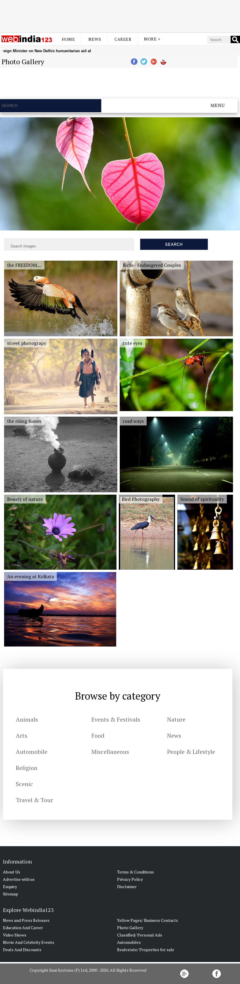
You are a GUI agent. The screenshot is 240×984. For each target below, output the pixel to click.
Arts (21, 735)
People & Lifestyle (191, 752)
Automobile (31, 752)
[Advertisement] (120, 15)
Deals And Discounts (22, 949)
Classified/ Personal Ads (139, 935)
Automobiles (129, 942)
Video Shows (14, 935)
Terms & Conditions (135, 872)
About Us (11, 872)
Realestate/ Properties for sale (145, 949)
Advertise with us (19, 879)
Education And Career (23, 927)
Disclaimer (127, 886)
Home (68, 39)
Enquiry (10, 886)
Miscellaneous (110, 752)
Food (97, 735)
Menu (217, 105)
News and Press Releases (26, 920)
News (94, 39)
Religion (26, 768)
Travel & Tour (34, 800)
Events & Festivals (115, 719)
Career (122, 39)
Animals (27, 719)
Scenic (24, 784)
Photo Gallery (130, 927)
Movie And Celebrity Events (28, 942)
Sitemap (10, 894)
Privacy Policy (130, 879)
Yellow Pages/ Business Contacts (147, 920)
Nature (176, 719)
